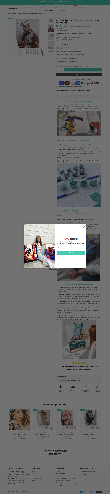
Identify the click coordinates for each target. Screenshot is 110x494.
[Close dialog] (84, 226)
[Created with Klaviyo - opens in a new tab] (55, 269)
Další (71, 253)
